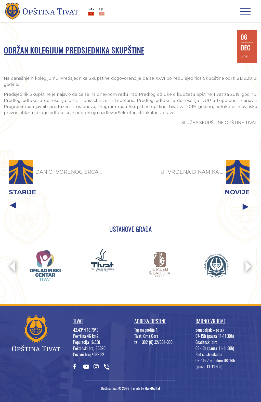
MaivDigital (152, 388)
